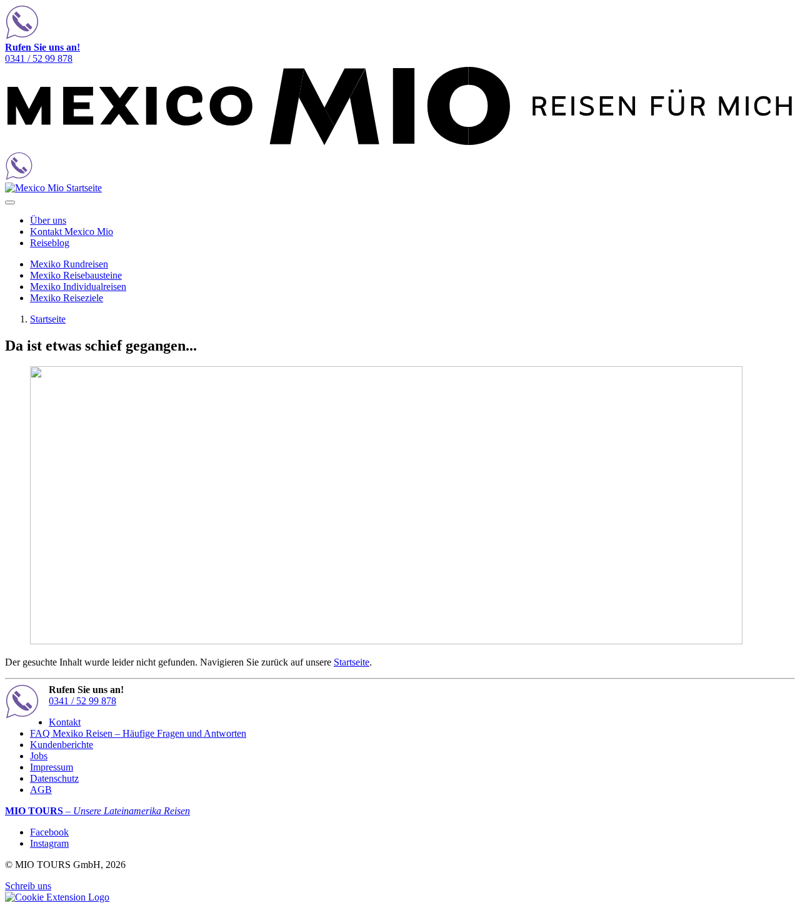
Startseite (48, 319)
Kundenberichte (61, 744)
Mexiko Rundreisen (69, 264)
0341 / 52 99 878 (42, 53)
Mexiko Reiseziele (66, 297)
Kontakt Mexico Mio (71, 231)
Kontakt (65, 722)
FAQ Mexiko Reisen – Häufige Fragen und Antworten (138, 733)
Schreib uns (28, 886)
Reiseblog (49, 242)
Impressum (51, 767)
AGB (41, 789)
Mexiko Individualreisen (78, 286)
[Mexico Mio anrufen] (400, 23)
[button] (57, 897)
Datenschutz (54, 778)
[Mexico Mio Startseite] (400, 146)
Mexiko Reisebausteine (76, 275)
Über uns (48, 220)
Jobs (39, 756)
